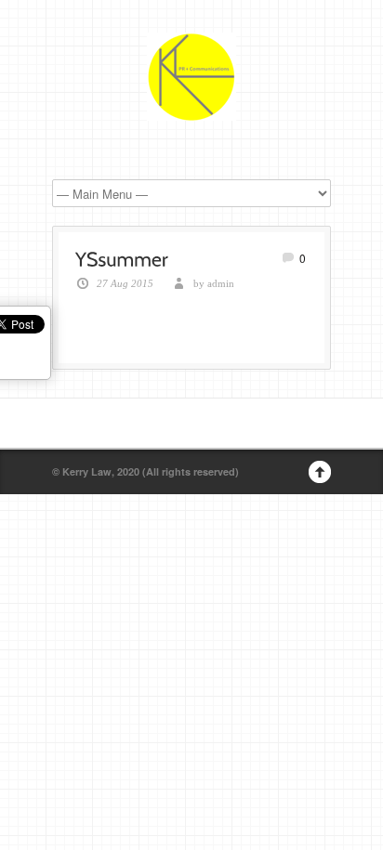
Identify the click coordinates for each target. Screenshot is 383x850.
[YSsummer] (121, 257)
